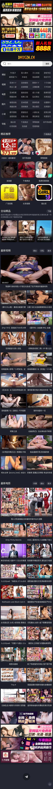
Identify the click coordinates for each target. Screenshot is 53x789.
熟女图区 (35, 106)
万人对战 (35, 73)
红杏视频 (13, 126)
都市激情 (13, 112)
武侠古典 (47, 112)
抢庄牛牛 (47, 77)
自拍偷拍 (24, 82)
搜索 (47, 64)
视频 (4, 84)
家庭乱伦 (24, 112)
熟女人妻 (13, 87)
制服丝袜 (13, 97)
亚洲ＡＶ (13, 82)
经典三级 (24, 97)
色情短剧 (35, 126)
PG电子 (13, 73)
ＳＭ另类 (47, 87)
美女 (35, 251)
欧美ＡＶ (35, 82)
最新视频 (6, 250)
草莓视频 (35, 122)
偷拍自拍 (24, 92)
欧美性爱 (47, 92)
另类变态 (47, 97)
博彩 (4, 74)
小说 (4, 114)
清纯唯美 (24, 106)
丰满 (35, 483)
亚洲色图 (24, 102)
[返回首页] (49, 784)
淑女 (42, 483)
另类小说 (24, 116)
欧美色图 (35, 102)
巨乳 (42, 251)
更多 (49, 251)
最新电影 (6, 483)
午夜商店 (24, 122)
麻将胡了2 (13, 77)
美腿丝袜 (13, 106)
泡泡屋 (24, 126)
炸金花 (24, 77)
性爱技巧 (47, 116)
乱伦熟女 (35, 97)
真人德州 (24, 73)
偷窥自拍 (13, 102)
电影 (4, 94)
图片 (4, 104)
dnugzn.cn (26, 57)
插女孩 (13, 122)
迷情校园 (13, 116)
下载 (49, 211)
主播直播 (35, 87)
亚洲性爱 (13, 92)
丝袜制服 (24, 87)
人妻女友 (35, 112)
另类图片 (47, 106)
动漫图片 (47, 102)
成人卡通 (35, 92)
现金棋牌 (35, 77)
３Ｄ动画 (47, 82)
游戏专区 (47, 73)
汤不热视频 (47, 122)
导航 (4, 123)
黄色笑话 (35, 116)
